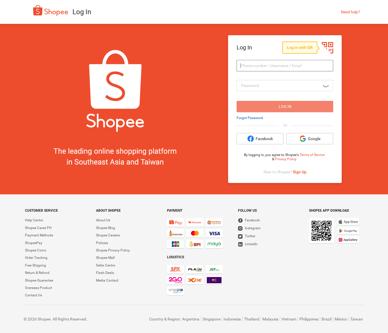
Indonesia (232, 319)
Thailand (251, 319)
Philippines (308, 319)
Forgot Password (250, 118)
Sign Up (299, 172)
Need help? (350, 12)
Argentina (190, 319)
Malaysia (270, 319)
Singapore (211, 319)
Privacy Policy (286, 159)
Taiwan (356, 319)
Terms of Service (312, 155)
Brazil (326, 319)
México (341, 319)
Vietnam (288, 319)
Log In (285, 106)
